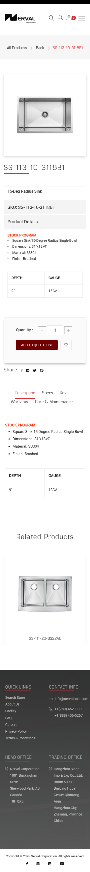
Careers (11, 725)
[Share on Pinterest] (42, 370)
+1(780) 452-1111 (68, 709)
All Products (17, 48)
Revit (64, 393)
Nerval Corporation (44, 856)
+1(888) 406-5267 (68, 715)
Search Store (15, 698)
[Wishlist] (66, 345)
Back (40, 48)
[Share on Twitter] (34, 370)
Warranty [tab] (19, 402)
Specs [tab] (47, 393)
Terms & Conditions (20, 738)
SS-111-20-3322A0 (45, 638)
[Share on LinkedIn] (27, 370)
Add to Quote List (37, 345)
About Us (12, 704)
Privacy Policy (16, 732)
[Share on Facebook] (22, 370)
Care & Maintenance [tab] (54, 402)
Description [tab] (25, 393)
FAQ (8, 718)
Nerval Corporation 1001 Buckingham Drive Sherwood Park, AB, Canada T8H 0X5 (25, 785)
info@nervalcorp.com (71, 699)
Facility (10, 711)
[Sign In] (60, 18)
